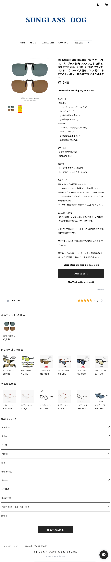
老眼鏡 (4, 454)
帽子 (3, 462)
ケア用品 (5, 489)
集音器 (4, 515)
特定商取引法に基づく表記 (36, 546)
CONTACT (64, 42)
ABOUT (33, 42)
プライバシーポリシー (12, 546)
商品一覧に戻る (55, 529)
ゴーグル (5, 480)
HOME (22, 42)
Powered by (52, 557)
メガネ (4, 436)
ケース (4, 445)
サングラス (6, 427)
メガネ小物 (6, 498)
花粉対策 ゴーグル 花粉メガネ (15, 507)
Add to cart (81, 273)
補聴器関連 (6, 471)
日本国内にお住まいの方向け (81, 282)
